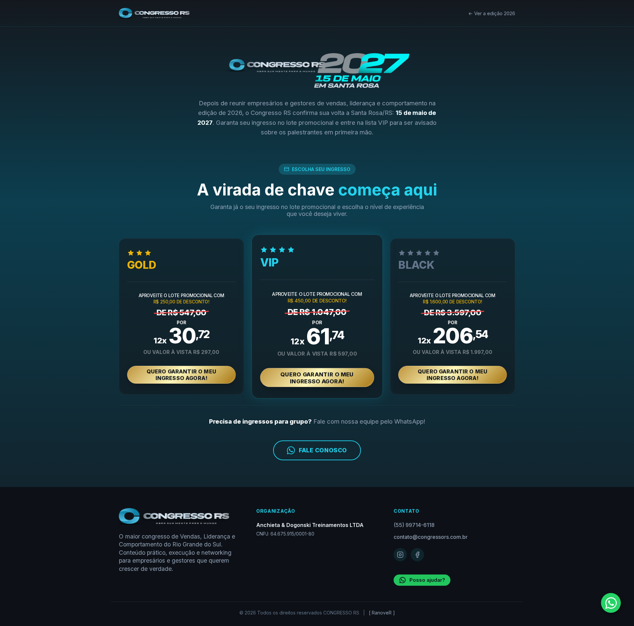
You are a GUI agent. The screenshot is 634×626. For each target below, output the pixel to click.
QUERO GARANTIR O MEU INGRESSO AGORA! (181, 374)
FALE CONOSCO (323, 450)
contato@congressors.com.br (431, 537)
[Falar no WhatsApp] (611, 603)
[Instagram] (400, 554)
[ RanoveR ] (382, 612)
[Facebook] (417, 554)
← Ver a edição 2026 (491, 13)
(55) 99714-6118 (414, 525)
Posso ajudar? (427, 580)
